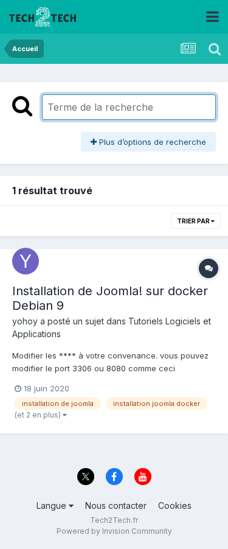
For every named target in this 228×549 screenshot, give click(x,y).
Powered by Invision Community (114, 531)
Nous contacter (116, 505)
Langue (52, 505)
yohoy (25, 321)
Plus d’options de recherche (151, 142)
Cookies (175, 505)
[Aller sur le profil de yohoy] (25, 261)
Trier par (194, 221)
